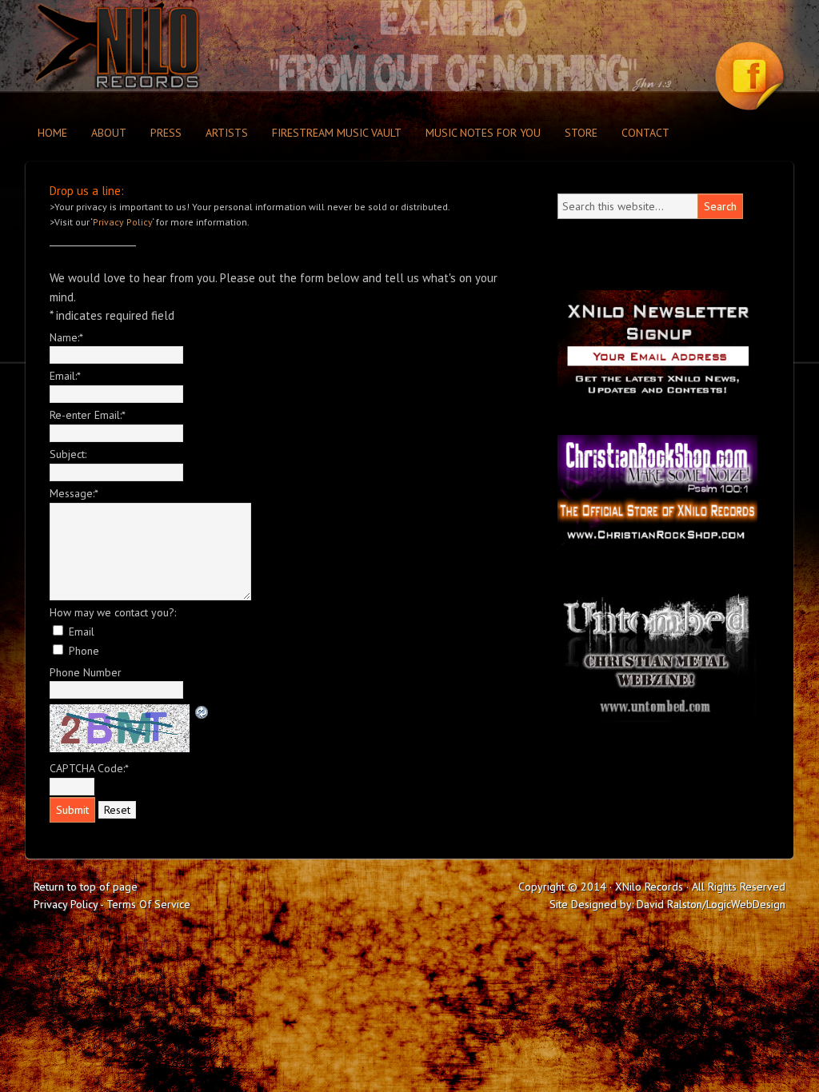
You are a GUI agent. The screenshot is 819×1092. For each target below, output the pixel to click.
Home (52, 133)
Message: (74, 493)
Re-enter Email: (88, 415)
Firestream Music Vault (337, 133)
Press (166, 133)
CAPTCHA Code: (89, 768)
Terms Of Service (148, 904)
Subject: (68, 454)
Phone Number (86, 672)
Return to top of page (86, 886)
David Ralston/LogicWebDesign (711, 904)
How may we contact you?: (113, 612)
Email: (65, 376)
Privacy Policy (123, 222)
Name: (66, 337)
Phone (84, 651)
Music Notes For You (483, 133)
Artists (227, 133)
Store (581, 133)
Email (81, 631)
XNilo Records (166, 46)
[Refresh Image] (202, 711)
